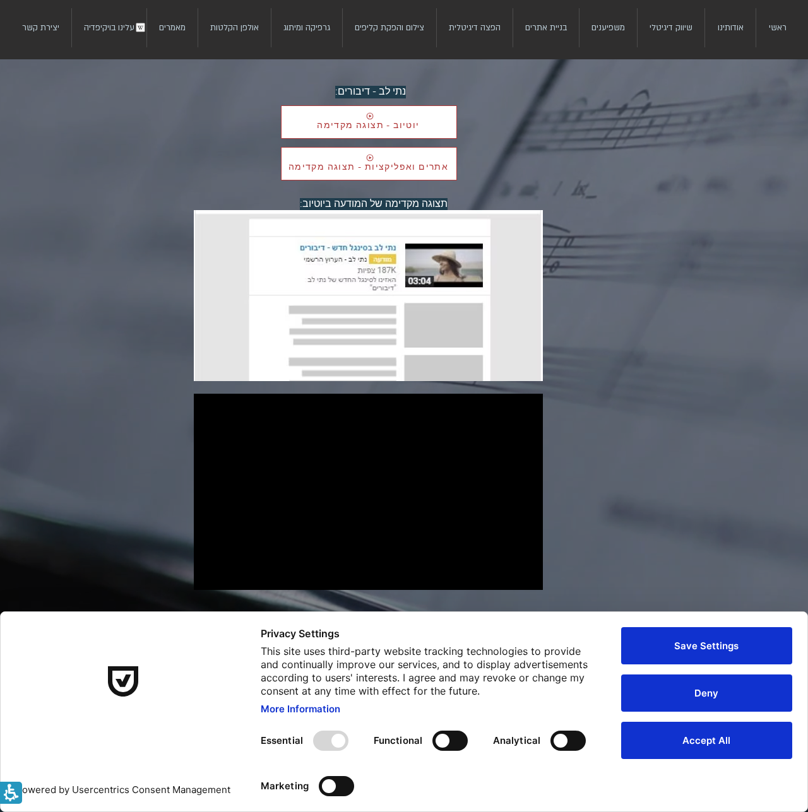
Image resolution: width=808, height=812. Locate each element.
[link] (670, 27)
